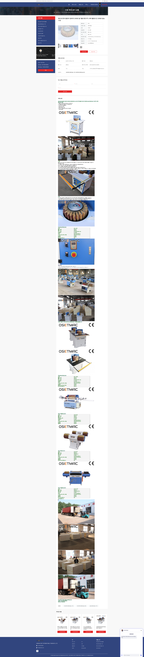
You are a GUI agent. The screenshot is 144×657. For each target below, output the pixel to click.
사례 (82, 643)
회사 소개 (73, 641)
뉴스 (82, 641)
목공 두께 (39, 38)
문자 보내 (65, 91)
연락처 (73, 648)
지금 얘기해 (84, 51)
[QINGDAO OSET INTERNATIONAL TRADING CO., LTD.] (40, 4)
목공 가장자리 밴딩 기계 (42, 26)
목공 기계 (39, 42)
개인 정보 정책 (83, 648)
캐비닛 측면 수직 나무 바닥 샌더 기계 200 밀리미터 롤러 (75, 628)
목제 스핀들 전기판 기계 (42, 40)
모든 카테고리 (98, 648)
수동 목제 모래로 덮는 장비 (81, 605)
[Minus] (141, 630)
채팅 (46, 70)
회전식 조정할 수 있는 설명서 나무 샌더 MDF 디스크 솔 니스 (62, 628)
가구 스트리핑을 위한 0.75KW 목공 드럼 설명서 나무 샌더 (87, 628)
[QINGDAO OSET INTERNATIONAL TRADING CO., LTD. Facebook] (81, 47)
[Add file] (122, 655)
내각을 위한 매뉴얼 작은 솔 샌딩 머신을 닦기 (101, 627)
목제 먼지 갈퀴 (40, 33)
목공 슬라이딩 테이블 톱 (42, 21)
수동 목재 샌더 (58, 12)
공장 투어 (73, 643)
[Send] (141, 655)
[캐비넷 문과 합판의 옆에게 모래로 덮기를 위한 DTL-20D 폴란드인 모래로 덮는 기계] (68, 32)
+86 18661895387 (45, 64)
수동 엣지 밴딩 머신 (41, 35)
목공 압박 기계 (40, 28)
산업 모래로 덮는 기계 (93, 605)
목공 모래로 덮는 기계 (99, 643)
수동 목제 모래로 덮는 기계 (68, 605)
